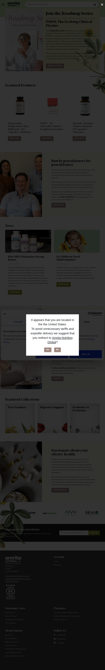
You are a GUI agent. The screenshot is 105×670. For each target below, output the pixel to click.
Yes (47, 350)
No (57, 350)
